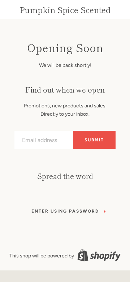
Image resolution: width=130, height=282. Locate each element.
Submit (94, 139)
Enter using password (65, 211)
